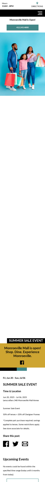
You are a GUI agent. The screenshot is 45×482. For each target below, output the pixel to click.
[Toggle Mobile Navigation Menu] (40, 13)
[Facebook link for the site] (22, 363)
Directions (37, 6)
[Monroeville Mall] (12, 13)
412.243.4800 (22, 27)
